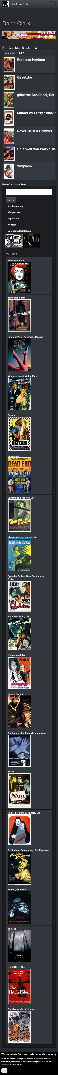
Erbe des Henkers (31, 59)
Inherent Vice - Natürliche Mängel (25, 336)
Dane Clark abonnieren (14, 184)
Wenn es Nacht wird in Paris (22, 376)
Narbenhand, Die (17, 655)
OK (4, 1070)
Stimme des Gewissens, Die (22, 536)
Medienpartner (15, 206)
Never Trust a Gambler (34, 130)
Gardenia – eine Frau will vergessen (27, 733)
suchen (11, 200)
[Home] (5, 4)
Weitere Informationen (12, 1064)
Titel (19, 52)
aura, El (12, 928)
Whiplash (24, 166)
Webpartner (14, 212)
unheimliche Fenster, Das (21, 497)
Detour (11, 415)
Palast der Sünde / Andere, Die (24, 812)
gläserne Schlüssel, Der (35, 94)
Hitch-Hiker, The (16, 967)
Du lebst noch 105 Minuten (22, 1009)
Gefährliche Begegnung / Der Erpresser (28, 850)
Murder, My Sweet (17, 889)
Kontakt (12, 224)
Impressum (13, 218)
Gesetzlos (25, 77)
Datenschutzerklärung (19, 230)
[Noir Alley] (31, 240)
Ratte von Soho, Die (18, 616)
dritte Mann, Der (16, 297)
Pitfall (11, 771)
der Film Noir (19, 4)
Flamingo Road (16, 260)
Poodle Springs (16, 693)
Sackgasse (13, 455)
